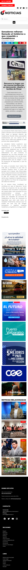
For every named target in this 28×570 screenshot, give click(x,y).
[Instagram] (26, 8)
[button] (14, 22)
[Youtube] (23, 8)
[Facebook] (17, 8)
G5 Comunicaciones (6, 493)
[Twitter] (20, 8)
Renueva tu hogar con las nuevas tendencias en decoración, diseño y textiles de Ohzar (14, 86)
